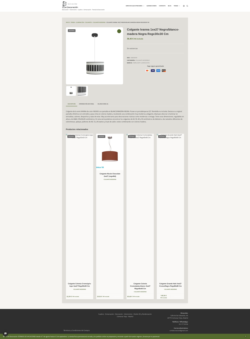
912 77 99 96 (183, 324)
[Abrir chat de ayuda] (5, 333)
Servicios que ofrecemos (134, 6)
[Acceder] (184, 6)
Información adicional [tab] (86, 104)
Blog (169, 6)
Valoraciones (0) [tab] (103, 104)
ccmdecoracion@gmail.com (179, 330)
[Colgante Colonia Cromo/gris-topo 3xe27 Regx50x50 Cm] (79, 207)
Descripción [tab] (71, 104)
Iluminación (80, 22)
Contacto (162, 6)
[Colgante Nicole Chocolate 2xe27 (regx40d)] (110, 152)
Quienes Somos (152, 6)
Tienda (176, 6)
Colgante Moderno (99, 22)
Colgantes (88, 22)
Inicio (68, 22)
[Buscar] (187, 6)
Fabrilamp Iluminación (141, 63)
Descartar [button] (245, 336)
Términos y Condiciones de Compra (76, 330)
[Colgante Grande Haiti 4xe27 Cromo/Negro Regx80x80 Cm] (170, 207)
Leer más (86, 296)
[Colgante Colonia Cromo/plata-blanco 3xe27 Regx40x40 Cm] (140, 207)
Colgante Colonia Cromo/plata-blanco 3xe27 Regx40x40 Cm (140, 286)
